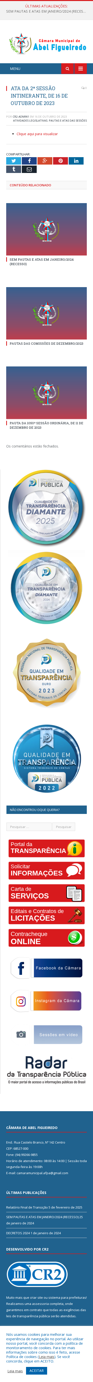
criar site (36, 1297)
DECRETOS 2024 (18, 1233)
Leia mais (46, 1356)
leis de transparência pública (28, 1316)
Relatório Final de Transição (27, 1207)
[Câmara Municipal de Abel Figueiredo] (46, 42)
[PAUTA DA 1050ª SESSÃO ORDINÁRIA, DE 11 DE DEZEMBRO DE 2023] (46, 392)
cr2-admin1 (21, 116)
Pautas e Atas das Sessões (68, 120)
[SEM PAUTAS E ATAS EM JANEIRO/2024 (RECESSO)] (46, 229)
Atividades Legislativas (30, 120)
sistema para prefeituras (67, 1297)
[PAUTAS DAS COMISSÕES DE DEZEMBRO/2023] (46, 313)
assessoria (40, 1303)
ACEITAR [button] (37, 1370)
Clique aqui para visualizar (37, 133)
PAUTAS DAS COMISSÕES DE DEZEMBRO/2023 (46, 343)
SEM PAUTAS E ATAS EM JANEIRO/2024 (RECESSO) (47, 11)
